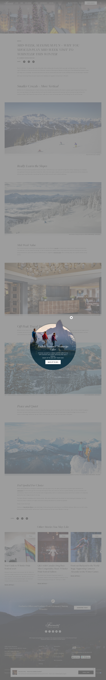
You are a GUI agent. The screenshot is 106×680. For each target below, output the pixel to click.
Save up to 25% (53, 362)
